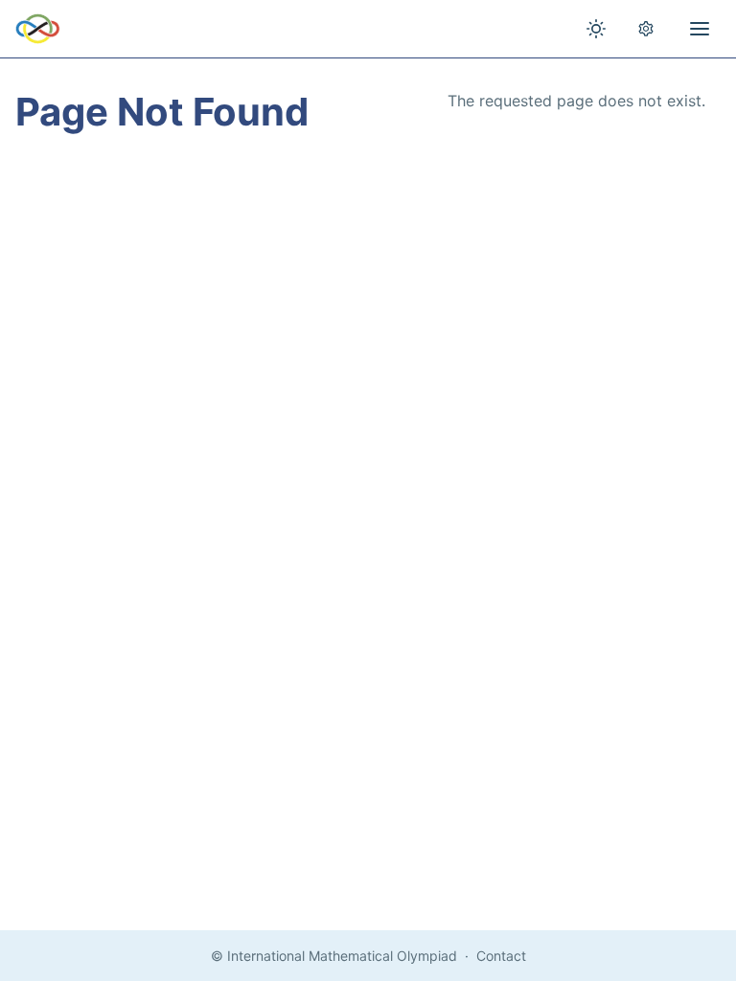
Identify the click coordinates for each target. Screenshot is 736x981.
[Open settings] (646, 28)
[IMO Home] (37, 28)
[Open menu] (699, 29)
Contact (501, 955)
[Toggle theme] (596, 28)
